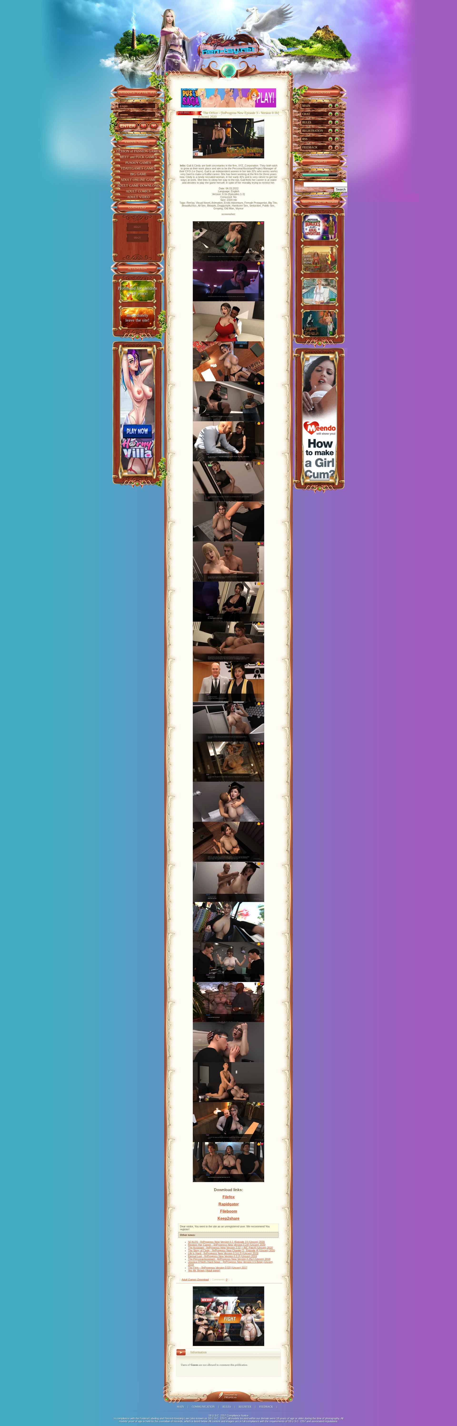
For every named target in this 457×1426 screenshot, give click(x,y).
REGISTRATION (312, 130)
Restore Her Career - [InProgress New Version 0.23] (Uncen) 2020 (226, 1244)
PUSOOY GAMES (138, 163)
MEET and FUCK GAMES (138, 157)
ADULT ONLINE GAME (138, 180)
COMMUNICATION (203, 1406)
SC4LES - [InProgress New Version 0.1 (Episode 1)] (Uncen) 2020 (226, 1241)
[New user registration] (154, 126)
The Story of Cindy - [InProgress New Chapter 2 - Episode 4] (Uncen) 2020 (231, 1250)
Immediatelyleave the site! (137, 317)
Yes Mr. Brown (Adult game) (204, 1270)
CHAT (306, 114)
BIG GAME (138, 174)
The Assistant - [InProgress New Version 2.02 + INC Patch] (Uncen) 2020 (230, 1247)
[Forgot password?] (143, 126)
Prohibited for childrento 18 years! (137, 291)
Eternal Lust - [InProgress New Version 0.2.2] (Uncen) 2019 (222, 1256)
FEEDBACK (310, 147)
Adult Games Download (195, 1279)
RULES (306, 122)
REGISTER (245, 1406)
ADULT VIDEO (138, 197)
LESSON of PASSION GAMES (138, 151)
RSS (305, 139)
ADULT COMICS (138, 191)
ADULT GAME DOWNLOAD (138, 185)
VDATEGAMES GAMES (138, 168)
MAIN (306, 105)
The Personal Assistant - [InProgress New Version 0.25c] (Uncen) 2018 (229, 1259)
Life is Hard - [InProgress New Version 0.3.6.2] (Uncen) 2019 (223, 1253)
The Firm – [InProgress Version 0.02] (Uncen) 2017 (217, 1267)
